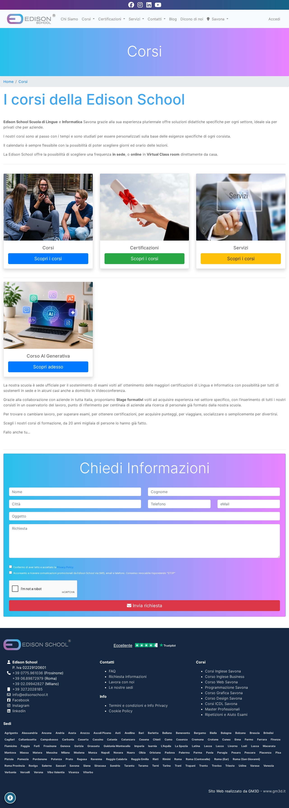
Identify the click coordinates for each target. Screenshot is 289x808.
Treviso (216, 765)
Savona (74, 765)
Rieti (155, 759)
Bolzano (240, 733)
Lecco (220, 746)
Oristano (155, 752)
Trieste (230, 765)
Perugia (222, 752)
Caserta (83, 739)
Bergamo (200, 733)
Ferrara (262, 739)
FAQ (112, 671)
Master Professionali (222, 709)
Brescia (255, 733)
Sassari (61, 765)
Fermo (249, 739)
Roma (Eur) (221, 759)
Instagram (20, 705)
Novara (118, 752)
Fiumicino (11, 746)
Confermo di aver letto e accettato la (42, 567)
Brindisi (268, 733)
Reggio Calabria (116, 759)
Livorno (233, 746)
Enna (238, 739)
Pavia (209, 752)
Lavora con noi (121, 682)
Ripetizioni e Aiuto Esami (226, 714)
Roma (178, 759)
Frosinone (50, 746)
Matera (37, 752)
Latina (196, 746)
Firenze (275, 739)
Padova (170, 752)
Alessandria (29, 733)
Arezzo (85, 733)
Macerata (269, 746)
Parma (197, 752)
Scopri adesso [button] (48, 367)
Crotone (213, 739)
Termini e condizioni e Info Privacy (138, 705)
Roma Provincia (15, 765)
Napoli (105, 752)
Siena (87, 765)
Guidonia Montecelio (117, 746)
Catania (112, 739)
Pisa (278, 752)
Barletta (153, 733)
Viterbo (88, 772)
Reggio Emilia (140, 759)
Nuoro (131, 752)
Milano (65, 752)
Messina (51, 752)
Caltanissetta (27, 739)
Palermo (184, 752)
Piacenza (265, 752)
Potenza (56, 759)
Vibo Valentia (56, 772)
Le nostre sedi (121, 687)
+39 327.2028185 (27, 689)
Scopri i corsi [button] (48, 258)
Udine (242, 765)
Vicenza (73, 772)
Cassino (98, 739)
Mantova (10, 752)
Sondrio (115, 765)
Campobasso (49, 739)
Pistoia (9, 759)
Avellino (130, 733)
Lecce (208, 746)
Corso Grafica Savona (224, 693)
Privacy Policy (65, 567)
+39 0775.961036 (27, 673)
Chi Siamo (69, 19)
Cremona (198, 739)
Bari (141, 733)
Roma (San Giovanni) (246, 759)
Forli (37, 746)
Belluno (167, 733)
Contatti (155, 19)
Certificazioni (110, 19)
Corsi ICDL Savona (221, 703)
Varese (254, 765)
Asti (118, 733)
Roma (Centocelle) (198, 759)
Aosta (72, 733)
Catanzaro (128, 739)
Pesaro (236, 752)
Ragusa (82, 759)
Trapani (190, 765)
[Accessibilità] (10, 797)
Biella (213, 733)
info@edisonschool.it (30, 694)
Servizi (135, 19)
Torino (167, 765)
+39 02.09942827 (28, 684)
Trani (178, 765)
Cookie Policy (121, 711)
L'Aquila (166, 746)
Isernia (152, 746)
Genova (65, 746)
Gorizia (79, 746)
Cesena (144, 739)
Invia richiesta (146, 605)
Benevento (183, 733)
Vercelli (25, 772)
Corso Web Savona (221, 682)
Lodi (244, 746)
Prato (69, 759)
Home (8, 81)
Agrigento (11, 733)
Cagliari (10, 739)
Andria (60, 733)
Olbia (142, 752)
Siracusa (100, 765)
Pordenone (40, 759)
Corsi (87, 19)
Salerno (47, 765)
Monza (92, 752)
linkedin (19, 711)
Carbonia (68, 739)
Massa (24, 752)
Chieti (157, 739)
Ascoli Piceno (102, 733)
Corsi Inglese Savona (223, 671)
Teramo (143, 765)
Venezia (268, 765)
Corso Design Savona (223, 698)
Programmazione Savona (226, 687)
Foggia (25, 746)
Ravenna (96, 759)
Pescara (250, 752)
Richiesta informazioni (128, 676)
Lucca (255, 746)
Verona (38, 772)
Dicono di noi (191, 19)
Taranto (129, 765)
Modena (79, 752)
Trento (203, 765)
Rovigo (33, 765)
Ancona (46, 733)
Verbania (10, 772)
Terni (155, 765)
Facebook (20, 700)
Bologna (226, 733)
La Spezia (181, 746)
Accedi (274, 19)
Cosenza (182, 739)
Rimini (166, 759)
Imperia (139, 746)
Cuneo (226, 739)
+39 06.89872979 (27, 678)
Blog (173, 19)
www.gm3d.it (274, 791)
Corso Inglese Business (224, 676)
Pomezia (23, 759)
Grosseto (93, 746)
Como (168, 739)
